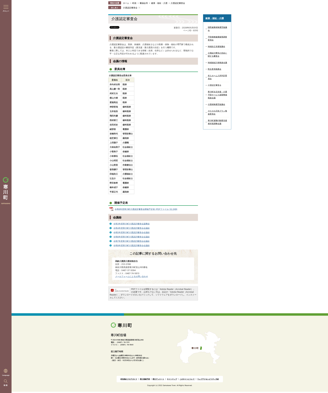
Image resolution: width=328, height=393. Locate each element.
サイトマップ (172, 379)
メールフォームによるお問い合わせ (131, 276)
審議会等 (144, 3)
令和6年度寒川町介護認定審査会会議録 (131, 236)
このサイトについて (187, 379)
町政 (134, 3)
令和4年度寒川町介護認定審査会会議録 (131, 228)
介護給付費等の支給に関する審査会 (217, 54)
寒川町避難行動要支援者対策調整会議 (217, 122)
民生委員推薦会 (214, 69)
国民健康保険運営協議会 (217, 29)
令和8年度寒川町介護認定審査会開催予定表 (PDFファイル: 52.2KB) (146, 209)
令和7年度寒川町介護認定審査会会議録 (131, 241)
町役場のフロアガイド (129, 379)
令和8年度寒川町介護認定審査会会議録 (131, 245)
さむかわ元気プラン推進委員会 (217, 112)
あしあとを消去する (139, 7)
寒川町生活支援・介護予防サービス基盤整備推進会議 (217, 95)
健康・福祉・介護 (159, 3)
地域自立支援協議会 (216, 46)
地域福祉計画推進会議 (217, 62)
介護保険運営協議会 (216, 104)
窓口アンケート (158, 379)
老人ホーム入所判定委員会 (217, 77)
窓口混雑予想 (145, 379)
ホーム (126, 3)
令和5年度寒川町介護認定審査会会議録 (131, 232)
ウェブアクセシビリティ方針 (208, 379)
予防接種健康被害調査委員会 (217, 38)
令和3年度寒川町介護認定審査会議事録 (131, 223)
